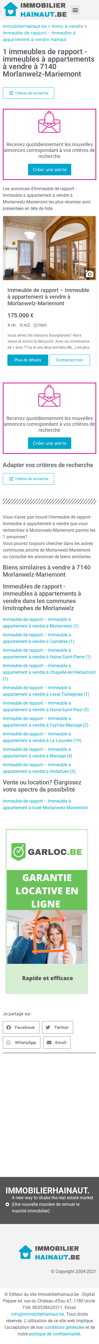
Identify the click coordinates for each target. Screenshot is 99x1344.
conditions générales (65, 1327)
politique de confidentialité (54, 1334)
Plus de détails (27, 360)
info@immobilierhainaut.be (37, 1314)
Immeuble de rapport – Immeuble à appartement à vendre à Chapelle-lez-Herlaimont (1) (49, 672)
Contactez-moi (69, 360)
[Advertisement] (49, 1115)
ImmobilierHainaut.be (25, 26)
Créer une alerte (50, 169)
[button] (75, 10)
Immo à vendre (67, 26)
